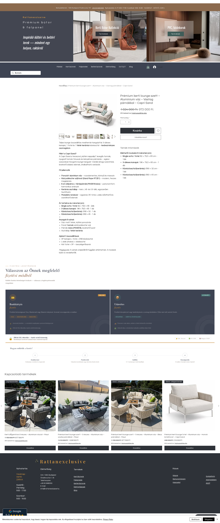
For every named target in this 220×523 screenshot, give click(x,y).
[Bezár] (217, 519)
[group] (110, 415)
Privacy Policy (108, 519)
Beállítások (195, 519)
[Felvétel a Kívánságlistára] (158, 131)
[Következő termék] (218, 405)
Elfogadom (209, 519)
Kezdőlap (63, 86)
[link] (148, 67)
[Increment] (129, 122)
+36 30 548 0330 (98, 8)
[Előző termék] (1, 405)
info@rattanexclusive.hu (49, 489)
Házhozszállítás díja (139, 113)
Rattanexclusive (63, 461)
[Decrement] (122, 122)
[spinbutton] (126, 122)
